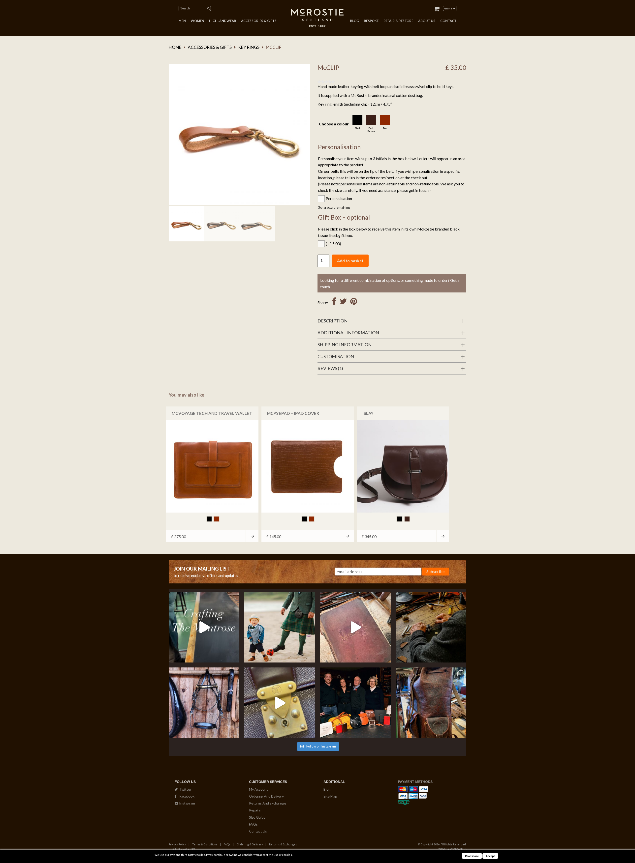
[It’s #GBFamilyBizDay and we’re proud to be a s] (355, 702)
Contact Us (258, 831)
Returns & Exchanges (283, 844)
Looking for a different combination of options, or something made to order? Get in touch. (390, 283)
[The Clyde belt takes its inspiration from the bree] (204, 702)
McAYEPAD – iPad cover (293, 413)
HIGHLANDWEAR (222, 21)
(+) (333, 243)
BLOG (354, 21)
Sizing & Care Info (183, 848)
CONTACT (448, 21)
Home (175, 47)
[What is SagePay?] (404, 801)
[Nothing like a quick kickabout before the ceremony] (279, 627)
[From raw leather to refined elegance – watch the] (204, 627)
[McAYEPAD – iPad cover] (307, 466)
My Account (258, 789)
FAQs (253, 824)
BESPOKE (371, 21)
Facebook (185, 796)
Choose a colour (334, 123)
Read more (472, 856)
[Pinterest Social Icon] (353, 302)
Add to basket (350, 260)
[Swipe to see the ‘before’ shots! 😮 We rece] (431, 702)
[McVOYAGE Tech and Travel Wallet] (212, 466)
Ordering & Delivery (250, 844)
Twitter (184, 789)
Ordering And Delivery (266, 796)
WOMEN (197, 21)
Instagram (186, 803)
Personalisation (339, 198)
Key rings (248, 47)
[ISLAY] (403, 466)
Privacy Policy (177, 844)
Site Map (330, 796)
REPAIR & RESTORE (398, 21)
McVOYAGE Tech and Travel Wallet (212, 413)
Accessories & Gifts (210, 47)
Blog (326, 789)
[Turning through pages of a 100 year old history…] (355, 627)
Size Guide (257, 817)
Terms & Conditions (205, 844)
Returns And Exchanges (267, 803)
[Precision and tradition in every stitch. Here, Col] (431, 627)
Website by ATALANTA (452, 848)
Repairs (255, 810)
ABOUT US (426, 21)
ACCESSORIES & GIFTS (259, 21)
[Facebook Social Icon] (334, 302)
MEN (182, 21)
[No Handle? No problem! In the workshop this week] (279, 702)
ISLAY (368, 413)
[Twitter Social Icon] (343, 302)
